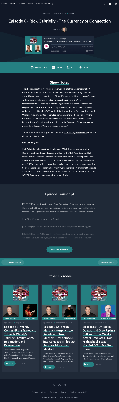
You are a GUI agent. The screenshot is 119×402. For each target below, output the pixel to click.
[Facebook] (110, 3)
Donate (30, 4)
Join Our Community (43, 4)
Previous (14, 262)
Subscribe (21, 4)
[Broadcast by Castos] (89, 51)
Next (106, 262)
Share (64, 51)
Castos (75, 397)
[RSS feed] (104, 3)
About (12, 4)
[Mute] (52, 47)
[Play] (46, 46)
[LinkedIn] (115, 3)
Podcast (4, 4)
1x (59, 47)
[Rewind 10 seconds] (55, 47)
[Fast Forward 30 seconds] (64, 47)
